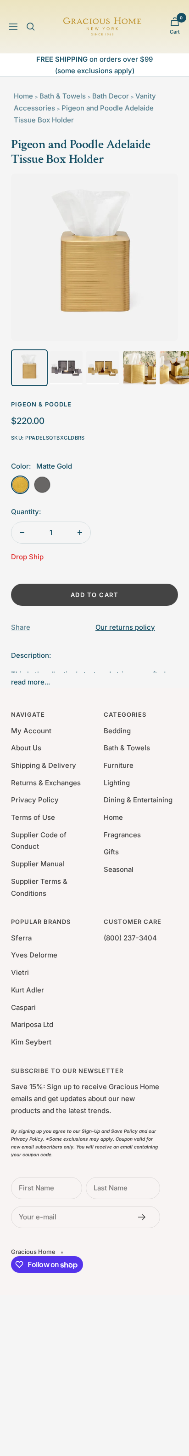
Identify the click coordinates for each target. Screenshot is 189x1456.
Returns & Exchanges (46, 782)
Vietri (20, 972)
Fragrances (122, 834)
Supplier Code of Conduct (39, 840)
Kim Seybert (31, 1042)
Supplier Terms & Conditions (39, 887)
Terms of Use (33, 817)
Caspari (23, 1007)
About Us (26, 747)
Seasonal (118, 869)
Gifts (111, 851)
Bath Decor (110, 96)
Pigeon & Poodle (41, 404)
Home (23, 96)
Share (20, 627)
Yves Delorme (34, 955)
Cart (175, 32)
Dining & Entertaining (138, 799)
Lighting (117, 782)
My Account (31, 730)
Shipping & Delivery (43, 765)
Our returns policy (125, 627)
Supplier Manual (37, 863)
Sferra (21, 938)
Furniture (118, 765)
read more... (30, 682)
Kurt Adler (27, 990)
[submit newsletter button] (144, 1217)
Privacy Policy (35, 799)
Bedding (117, 730)
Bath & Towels (62, 96)
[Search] (31, 27)
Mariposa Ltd (32, 1024)
